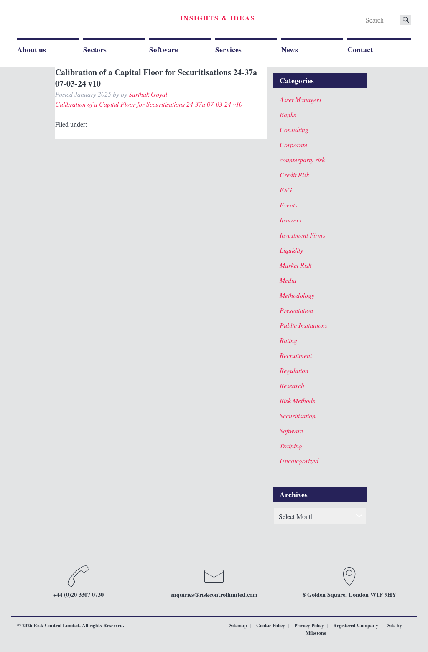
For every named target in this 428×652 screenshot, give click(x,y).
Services (228, 49)
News (289, 49)
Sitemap (238, 625)
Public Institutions (303, 325)
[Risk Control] (75, 21)
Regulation (294, 370)
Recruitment (296, 355)
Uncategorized (299, 460)
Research (292, 385)
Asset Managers (300, 99)
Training (291, 445)
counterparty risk (302, 159)
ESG (286, 189)
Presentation (296, 310)
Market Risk (295, 265)
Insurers (290, 219)
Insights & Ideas (217, 18)
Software (163, 49)
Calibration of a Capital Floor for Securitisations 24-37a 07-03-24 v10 (148, 104)
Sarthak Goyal (148, 93)
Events (288, 204)
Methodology (297, 295)
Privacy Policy (309, 625)
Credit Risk (294, 174)
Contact (360, 49)
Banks (288, 114)
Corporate (293, 144)
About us (31, 49)
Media (288, 280)
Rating (288, 340)
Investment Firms (302, 234)
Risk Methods (297, 400)
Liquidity (291, 249)
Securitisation (298, 415)
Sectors (95, 49)
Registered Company (355, 625)
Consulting (294, 129)
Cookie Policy (270, 625)
